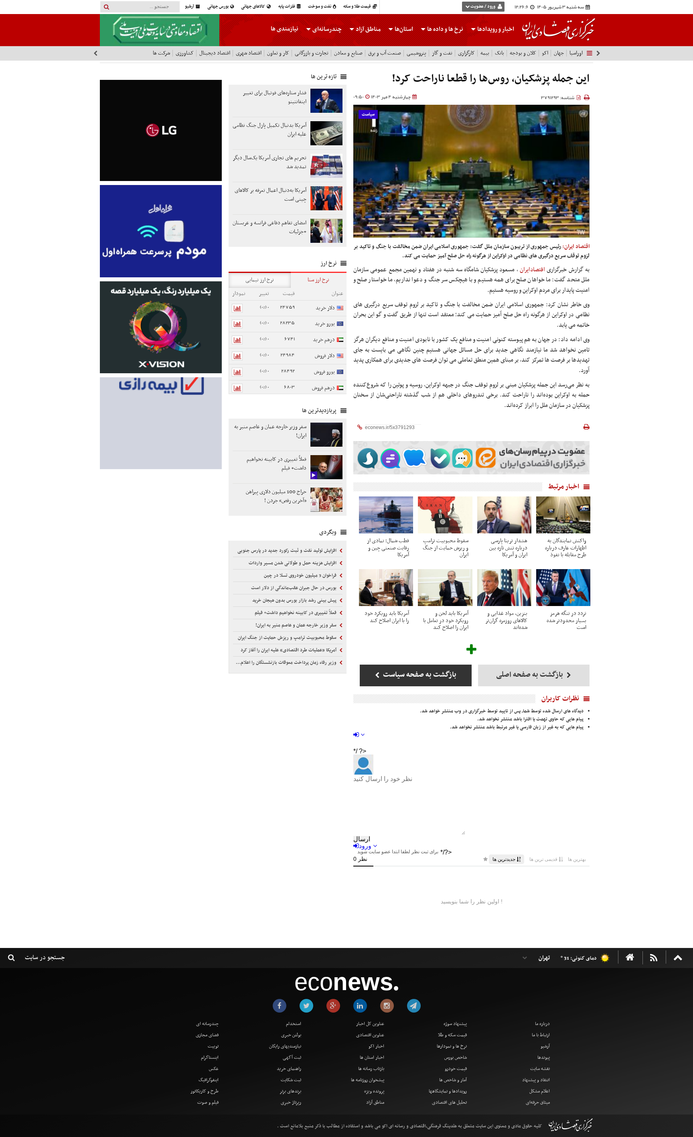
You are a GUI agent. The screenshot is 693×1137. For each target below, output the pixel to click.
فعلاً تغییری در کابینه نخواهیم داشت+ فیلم (296, 613)
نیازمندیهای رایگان (285, 1046)
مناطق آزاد (368, 29)
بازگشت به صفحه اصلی (530, 675)
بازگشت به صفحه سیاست (418, 675)
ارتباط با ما (541, 1035)
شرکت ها (161, 53)
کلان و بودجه (523, 53)
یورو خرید (325, 323)
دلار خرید (325, 308)
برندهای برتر (290, 1091)
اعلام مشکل (539, 1091)
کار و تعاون (278, 53)
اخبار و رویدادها (495, 29)
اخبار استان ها (372, 1058)
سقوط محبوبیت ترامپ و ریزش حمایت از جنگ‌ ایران (288, 638)
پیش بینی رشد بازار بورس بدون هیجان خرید (295, 600)
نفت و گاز (442, 53)
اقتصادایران (532, 269)
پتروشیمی (416, 53)
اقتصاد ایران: (576, 246)
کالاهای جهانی (253, 6)
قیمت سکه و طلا (452, 1035)
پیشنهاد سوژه (455, 1024)
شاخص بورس (455, 1058)
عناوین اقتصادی (370, 1035)
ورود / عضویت (483, 6)
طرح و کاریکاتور (204, 1091)
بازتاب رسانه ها (371, 1069)
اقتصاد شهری (248, 53)
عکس (214, 1069)
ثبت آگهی (292, 1058)
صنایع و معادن (348, 53)
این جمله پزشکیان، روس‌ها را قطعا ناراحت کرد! (491, 79)
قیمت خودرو (456, 1069)
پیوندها (543, 1058)
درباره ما (542, 1024)
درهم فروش (323, 388)
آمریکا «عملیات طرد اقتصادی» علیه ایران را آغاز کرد (289, 650)
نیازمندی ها (284, 29)
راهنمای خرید (289, 1069)
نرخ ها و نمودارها (452, 1046)
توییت (213, 1046)
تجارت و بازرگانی (311, 53)
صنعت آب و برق (384, 53)
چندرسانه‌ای (326, 29)
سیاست (368, 114)
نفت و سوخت (320, 6)
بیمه (484, 53)
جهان (559, 53)
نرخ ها (445, 29)
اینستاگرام (210, 1058)
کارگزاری (466, 53)
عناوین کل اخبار (370, 1024)
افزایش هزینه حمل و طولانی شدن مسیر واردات (293, 563)
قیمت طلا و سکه (357, 6)
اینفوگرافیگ (209, 1080)
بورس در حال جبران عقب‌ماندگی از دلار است (294, 588)
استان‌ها (403, 29)
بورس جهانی (218, 6)
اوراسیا (576, 53)
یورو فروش (324, 371)
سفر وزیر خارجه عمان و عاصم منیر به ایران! (296, 625)
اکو (545, 53)
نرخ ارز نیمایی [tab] (259, 280)
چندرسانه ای (207, 1024)
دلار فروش (325, 355)
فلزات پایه (287, 6)
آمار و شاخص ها (453, 1080)
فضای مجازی (207, 1035)
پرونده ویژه (374, 1091)
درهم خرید (324, 339)
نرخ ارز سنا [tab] (318, 280)
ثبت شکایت (291, 1080)
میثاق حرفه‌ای (538, 1102)
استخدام (293, 1024)
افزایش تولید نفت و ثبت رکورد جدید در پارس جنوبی (287, 551)
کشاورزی (185, 53)
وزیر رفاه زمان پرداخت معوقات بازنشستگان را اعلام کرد (285, 663)
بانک (499, 53)
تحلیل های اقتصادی (449, 1102)
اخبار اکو (376, 1046)
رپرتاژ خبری (291, 1102)
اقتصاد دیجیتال (214, 53)
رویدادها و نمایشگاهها (448, 1091)
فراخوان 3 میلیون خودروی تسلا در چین (301, 576)
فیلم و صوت (208, 1102)
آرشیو (190, 6)
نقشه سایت (540, 1069)
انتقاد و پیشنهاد (536, 1080)
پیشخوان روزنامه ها (367, 1080)
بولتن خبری (291, 1035)
